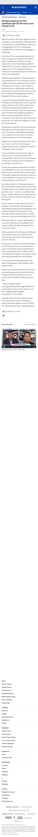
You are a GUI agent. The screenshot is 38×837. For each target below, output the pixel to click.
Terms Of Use (6, 731)
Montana (9, 47)
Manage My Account (8, 790)
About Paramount (7, 717)
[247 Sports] (7, 812)
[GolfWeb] (19, 820)
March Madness (7, 700)
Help (3, 753)
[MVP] (19, 815)
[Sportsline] (20, 812)
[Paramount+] (31, 812)
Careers (4, 714)
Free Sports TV (6, 690)
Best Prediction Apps (8, 697)
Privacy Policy (6, 734)
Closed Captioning (8, 742)
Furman (29, 50)
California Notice (7, 745)
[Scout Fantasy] (29, 816)
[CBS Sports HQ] (27, 805)
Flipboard (5, 782)
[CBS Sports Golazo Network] (19, 808)
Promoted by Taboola (29, 324)
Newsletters (6, 793)
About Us (5, 711)
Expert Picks (22, 17)
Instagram (5, 770)
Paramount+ (6, 720)
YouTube (4, 764)
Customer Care (7, 756)
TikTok (4, 767)
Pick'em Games (7, 684)
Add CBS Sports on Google (12, 35)
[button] (2, 7)
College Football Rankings (9, 17)
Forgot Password (7, 800)
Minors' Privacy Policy (9, 737)
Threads (4, 779)
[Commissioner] (10, 815)
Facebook (5, 773)
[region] (19, 338)
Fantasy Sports (6, 687)
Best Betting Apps (8, 693)
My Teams (5, 796)
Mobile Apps (6, 703)
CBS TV (4, 723)
